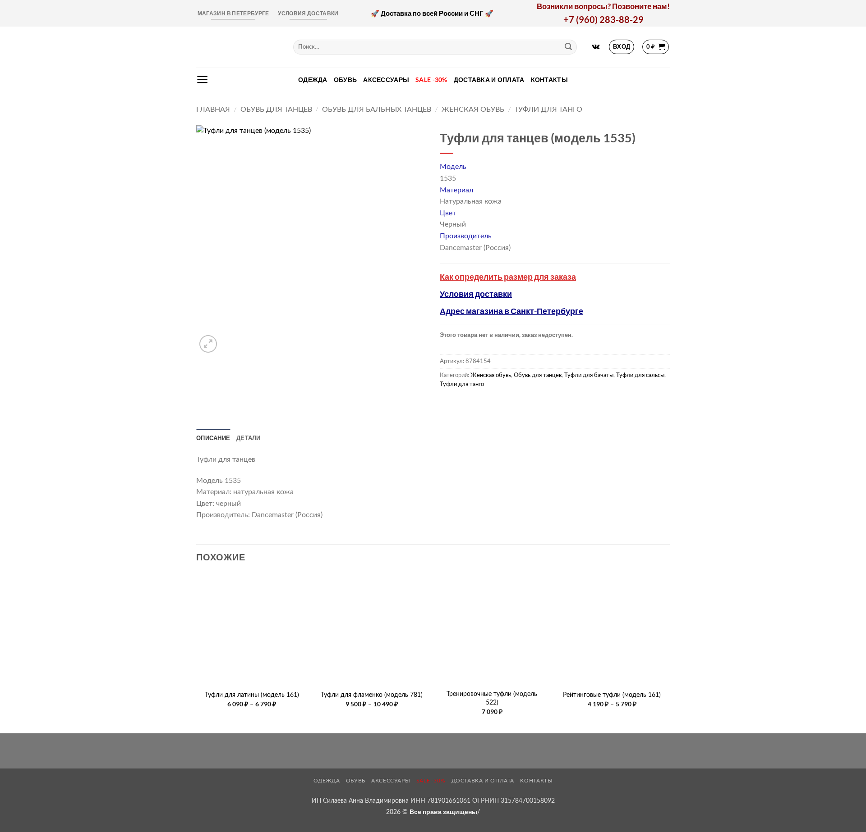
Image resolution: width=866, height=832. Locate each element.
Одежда (312, 79)
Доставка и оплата (489, 79)
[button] (622, 47)
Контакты (549, 79)
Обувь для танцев (276, 109)
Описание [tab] (213, 437)
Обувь (345, 79)
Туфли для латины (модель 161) (252, 694)
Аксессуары (386, 79)
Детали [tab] (248, 437)
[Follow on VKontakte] (595, 47)
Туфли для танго (548, 109)
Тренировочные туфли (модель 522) (492, 698)
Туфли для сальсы (640, 375)
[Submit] (568, 47)
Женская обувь (473, 109)
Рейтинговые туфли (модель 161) (612, 694)
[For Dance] (238, 47)
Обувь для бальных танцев (376, 109)
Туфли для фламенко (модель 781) (372, 694)
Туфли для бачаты (588, 375)
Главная (213, 109)
